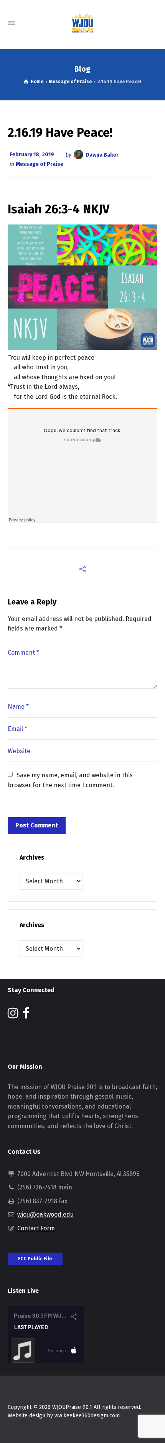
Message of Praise (39, 164)
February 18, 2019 (32, 154)
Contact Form (36, 1228)
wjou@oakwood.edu (45, 1214)
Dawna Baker (102, 154)
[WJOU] (82, 23)
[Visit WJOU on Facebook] (26, 1015)
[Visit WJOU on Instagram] (13, 1015)
